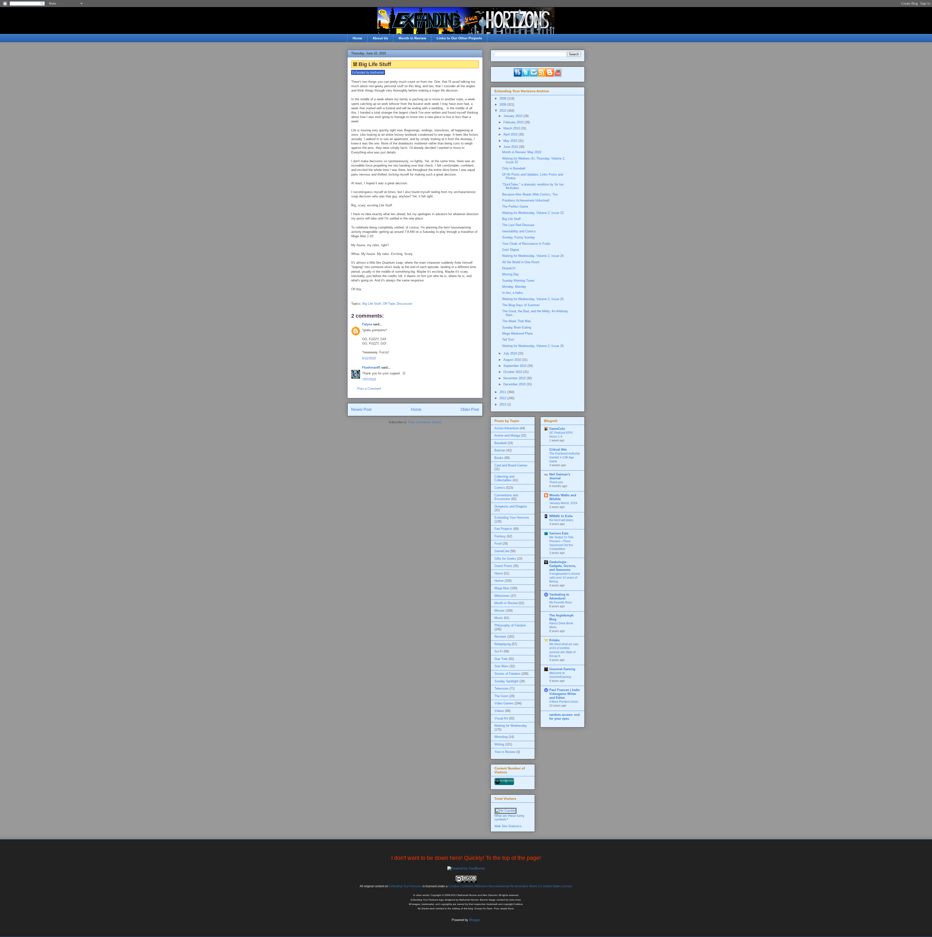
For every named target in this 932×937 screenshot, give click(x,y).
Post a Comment (369, 388)
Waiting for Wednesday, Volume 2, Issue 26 (533, 346)
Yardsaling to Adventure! (559, 596)
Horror (498, 573)
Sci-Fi (498, 651)
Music (498, 618)
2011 (503, 392)
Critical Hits (558, 449)
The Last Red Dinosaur (518, 225)
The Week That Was (516, 321)
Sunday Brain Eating (516, 327)
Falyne (367, 324)
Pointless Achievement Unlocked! (525, 200)
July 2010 (510, 353)
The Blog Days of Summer (521, 305)
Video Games (504, 703)
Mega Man (501, 588)
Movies (499, 610)
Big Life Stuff (371, 303)
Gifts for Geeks (505, 558)
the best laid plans (561, 520)
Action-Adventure (506, 428)
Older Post (470, 409)
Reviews (500, 636)
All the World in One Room (521, 262)
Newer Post (361, 409)
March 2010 (512, 128)
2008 (503, 98)
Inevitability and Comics (519, 231)
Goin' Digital (510, 250)
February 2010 (513, 122)
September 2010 (515, 366)
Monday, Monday (514, 286)
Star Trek (501, 659)
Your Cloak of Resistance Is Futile (526, 243)
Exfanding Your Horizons (511, 517)
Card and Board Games (510, 465)
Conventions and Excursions (506, 497)
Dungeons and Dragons (510, 506)
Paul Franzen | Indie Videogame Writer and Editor (564, 694)
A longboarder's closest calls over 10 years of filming (564, 577)
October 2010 (513, 372)
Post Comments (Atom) (424, 422)
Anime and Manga (507, 435)
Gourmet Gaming (562, 669)
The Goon (501, 696)
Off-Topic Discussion (397, 303)
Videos (499, 711)
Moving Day (510, 274)
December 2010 (514, 384)
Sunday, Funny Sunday (518, 237)
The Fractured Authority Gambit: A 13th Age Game (564, 457)
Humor (499, 580)
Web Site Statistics (508, 826)
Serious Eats (558, 533)
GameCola (501, 551)
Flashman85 (371, 367)
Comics (499, 488)
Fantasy (500, 536)
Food (497, 543)
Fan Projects (503, 529)
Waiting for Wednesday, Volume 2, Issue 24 (533, 256)
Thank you (556, 482)
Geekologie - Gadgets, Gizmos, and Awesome (562, 566)
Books (498, 458)
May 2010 (510, 141)
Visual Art (501, 718)
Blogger (474, 920)
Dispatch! (509, 268)
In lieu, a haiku (512, 293)
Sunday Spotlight (506, 681)
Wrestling (501, 737)
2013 (503, 404)
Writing (499, 744)
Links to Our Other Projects (459, 38)
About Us (380, 38)
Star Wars (501, 666)
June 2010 (511, 147)
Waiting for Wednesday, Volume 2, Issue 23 (533, 213)
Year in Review (504, 752)
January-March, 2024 (563, 503)
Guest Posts (503, 566)
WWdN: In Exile (561, 516)
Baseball (500, 443)
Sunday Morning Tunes (518, 280)
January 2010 (513, 116)
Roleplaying (502, 644)
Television (501, 688)
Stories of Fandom (507, 673)
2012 (503, 398)
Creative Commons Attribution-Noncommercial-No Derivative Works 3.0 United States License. (510, 886)
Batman (499, 450)
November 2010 (514, 378)
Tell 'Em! (508, 339)
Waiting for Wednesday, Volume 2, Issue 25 (533, 299)
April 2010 (510, 134)
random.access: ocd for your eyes (564, 716)
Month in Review (412, 38)
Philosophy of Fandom (510, 625)
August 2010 (512, 360)
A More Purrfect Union (563, 701)
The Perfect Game (515, 206)
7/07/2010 (369, 379)
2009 (503, 104)
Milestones (502, 596)
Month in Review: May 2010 (521, 152)
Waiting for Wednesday (510, 725)
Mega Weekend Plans (517, 333)
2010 (503, 110)
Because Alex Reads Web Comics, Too (530, 194)
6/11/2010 (369, 358)
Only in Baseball (513, 168)
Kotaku (554, 640)
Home (357, 38)
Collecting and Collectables (504, 478)
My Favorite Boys (560, 602)
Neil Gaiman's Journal (559, 476)
